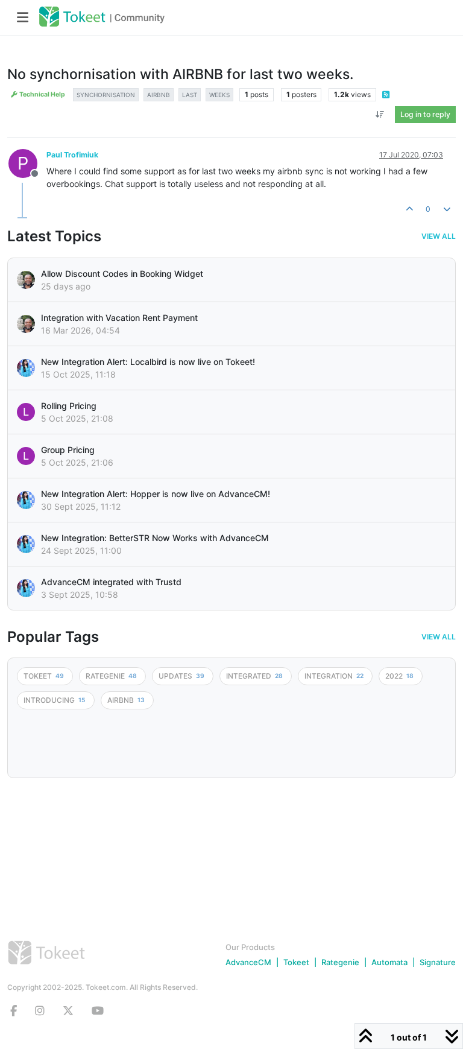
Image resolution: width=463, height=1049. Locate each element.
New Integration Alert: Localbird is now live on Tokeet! (148, 362)
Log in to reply (425, 114)
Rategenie (340, 962)
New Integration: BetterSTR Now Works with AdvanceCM (155, 538)
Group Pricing (68, 450)
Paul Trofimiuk (72, 154)
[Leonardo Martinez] (26, 324)
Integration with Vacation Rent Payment (119, 317)
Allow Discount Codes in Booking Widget (122, 273)
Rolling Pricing (68, 406)
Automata (389, 962)
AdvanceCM (248, 962)
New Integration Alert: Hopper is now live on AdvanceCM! (155, 494)
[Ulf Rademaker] (26, 280)
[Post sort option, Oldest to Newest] (380, 114)
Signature (438, 962)
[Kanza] (26, 368)
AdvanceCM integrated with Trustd (111, 582)
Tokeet (296, 962)
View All (438, 236)
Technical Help (41, 94)
